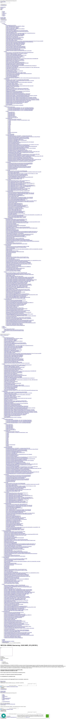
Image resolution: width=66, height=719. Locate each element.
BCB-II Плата (8, 245)
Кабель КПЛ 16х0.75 (11, 113)
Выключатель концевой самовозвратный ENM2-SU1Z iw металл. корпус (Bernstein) (22, 148)
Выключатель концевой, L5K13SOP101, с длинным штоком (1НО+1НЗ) (20, 135)
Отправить (2, 687)
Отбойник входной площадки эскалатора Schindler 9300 (15, 325)
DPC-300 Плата (8, 254)
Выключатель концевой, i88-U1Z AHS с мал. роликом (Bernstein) (18, 145)
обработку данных (10, 709)
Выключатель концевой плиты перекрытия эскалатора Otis (16, 304)
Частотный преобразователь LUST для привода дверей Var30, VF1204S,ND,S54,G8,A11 (20, 33)
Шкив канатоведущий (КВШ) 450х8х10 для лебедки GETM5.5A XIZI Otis (18, 273)
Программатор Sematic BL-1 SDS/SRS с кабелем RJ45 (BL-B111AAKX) (16, 539)
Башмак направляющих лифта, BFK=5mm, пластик (14, 276)
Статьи (3, 15)
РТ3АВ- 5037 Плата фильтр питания (12, 250)
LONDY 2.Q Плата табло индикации (12, 81)
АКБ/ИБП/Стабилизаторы (10, 106)
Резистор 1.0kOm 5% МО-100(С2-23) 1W (15, 209)
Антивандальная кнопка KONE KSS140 (12, 74)
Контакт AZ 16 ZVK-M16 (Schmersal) (14, 142)
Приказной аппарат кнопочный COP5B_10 (13, 57)
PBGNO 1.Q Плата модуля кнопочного (12, 61)
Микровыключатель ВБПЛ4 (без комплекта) (13, 38)
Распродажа (6, 482)
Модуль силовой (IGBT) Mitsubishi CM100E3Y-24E (16, 199)
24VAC (9, 126)
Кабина (5, 51)
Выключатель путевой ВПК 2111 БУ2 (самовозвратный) (17, 140)
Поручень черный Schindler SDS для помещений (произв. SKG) (16, 301)
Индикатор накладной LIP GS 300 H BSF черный (12, 368)
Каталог (3, 11)
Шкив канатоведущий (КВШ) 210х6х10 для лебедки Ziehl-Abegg (17, 282)
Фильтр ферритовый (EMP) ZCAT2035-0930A (15, 212)
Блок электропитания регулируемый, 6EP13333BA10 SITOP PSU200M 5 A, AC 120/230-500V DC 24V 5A (23, 260)
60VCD (9, 129)
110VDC (9, 121)
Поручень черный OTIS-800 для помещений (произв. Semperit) (16, 303)
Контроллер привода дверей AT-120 (12, 36)
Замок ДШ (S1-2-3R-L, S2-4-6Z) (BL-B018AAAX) (14, 39)
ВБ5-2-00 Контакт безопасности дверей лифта (13, 45)
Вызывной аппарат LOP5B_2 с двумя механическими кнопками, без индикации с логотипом (21, 95)
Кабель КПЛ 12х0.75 (9, 425)
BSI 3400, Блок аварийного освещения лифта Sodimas (15, 64)
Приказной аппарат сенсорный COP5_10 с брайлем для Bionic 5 (16, 53)
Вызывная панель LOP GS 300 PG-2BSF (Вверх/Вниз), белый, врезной (18, 89)
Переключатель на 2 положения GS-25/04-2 (15, 207)
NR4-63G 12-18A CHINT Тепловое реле (14, 119)
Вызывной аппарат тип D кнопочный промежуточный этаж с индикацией (18, 100)
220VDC (9, 124)
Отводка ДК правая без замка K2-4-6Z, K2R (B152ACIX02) (14, 360)
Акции (3, 12)
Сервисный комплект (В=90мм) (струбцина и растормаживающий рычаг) (16, 547)
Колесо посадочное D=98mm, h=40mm (10, 618)
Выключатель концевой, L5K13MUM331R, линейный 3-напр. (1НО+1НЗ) (20, 157)
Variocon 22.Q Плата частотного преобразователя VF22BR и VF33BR (17, 246)
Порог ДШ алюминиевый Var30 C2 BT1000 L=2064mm (15, 26)
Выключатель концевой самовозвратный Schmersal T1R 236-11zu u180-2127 (18, 312)
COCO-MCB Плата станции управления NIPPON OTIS (15, 268)
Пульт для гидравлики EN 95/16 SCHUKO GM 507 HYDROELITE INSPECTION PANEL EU (21, 232)
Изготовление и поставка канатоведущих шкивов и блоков (14, 330)
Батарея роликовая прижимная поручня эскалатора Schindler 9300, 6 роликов (17, 633)
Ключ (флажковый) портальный (11, 226)
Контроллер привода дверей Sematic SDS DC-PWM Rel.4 (15, 42)
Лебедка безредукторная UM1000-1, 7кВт (15, 178)
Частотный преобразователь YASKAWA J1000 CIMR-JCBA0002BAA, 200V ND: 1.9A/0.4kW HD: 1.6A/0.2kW (22, 561)
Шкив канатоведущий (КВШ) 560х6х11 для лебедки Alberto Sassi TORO (18, 297)
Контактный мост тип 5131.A (11, 25)
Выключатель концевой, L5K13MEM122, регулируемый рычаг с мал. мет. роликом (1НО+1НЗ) (24, 154)
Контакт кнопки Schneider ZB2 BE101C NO (15, 204)
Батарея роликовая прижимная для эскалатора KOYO (15, 305)
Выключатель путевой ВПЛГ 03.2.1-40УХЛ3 (13, 291)
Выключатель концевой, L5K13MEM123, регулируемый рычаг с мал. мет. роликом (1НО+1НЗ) (24, 151)
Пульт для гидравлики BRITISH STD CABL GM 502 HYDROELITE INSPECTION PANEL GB (21, 231)
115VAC (9, 123)
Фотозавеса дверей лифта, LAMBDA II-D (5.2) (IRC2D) (15, 28)
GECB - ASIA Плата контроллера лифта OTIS (13, 264)
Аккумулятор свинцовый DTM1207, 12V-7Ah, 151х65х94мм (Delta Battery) (20, 110)
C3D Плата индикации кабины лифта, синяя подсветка (15, 56)
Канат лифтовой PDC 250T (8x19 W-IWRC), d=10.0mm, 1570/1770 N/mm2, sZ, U (21, 183)
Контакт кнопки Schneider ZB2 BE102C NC (15, 203)
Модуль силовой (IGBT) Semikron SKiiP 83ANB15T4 (15, 518)
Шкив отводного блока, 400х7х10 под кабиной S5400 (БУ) (17, 174)
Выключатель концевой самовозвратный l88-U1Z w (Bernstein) (18, 147)
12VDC (9, 125)
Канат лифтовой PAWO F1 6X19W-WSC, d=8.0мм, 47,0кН (17, 189)
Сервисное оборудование (8, 218)
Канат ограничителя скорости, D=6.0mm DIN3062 (16, 187)
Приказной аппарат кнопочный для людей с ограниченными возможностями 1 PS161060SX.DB (22, 58)
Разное (3, 418)
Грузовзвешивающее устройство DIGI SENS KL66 (14, 70)
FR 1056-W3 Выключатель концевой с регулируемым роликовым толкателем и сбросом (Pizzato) (24, 136)
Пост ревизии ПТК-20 (8, 554)
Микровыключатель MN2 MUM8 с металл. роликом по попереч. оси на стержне (21, 155)
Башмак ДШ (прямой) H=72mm (11, 32)
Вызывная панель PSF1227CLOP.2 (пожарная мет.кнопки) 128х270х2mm (18, 93)
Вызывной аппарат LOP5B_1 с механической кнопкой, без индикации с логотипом (20, 80)
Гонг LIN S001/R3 (9, 104)
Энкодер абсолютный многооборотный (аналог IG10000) (13, 604)
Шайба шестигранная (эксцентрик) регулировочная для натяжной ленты (18, 290)
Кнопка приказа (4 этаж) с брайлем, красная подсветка (15, 60)
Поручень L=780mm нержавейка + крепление (13, 54)
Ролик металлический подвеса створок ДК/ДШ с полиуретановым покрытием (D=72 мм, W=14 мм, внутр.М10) (22, 353)
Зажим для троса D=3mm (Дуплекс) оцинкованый (16, 181)
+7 (0, 4)
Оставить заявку (1, 8)
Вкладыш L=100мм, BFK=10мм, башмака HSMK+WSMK (15, 298)
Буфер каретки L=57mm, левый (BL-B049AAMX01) (14, 35)
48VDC (9, 128)
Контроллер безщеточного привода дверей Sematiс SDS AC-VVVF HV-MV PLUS (19, 41)
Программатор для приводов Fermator (12, 229)
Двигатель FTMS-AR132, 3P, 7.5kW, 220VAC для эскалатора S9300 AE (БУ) (18, 489)
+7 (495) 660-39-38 (3, 5)
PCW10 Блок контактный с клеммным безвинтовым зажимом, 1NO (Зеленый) (21, 193)
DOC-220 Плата (8, 253)
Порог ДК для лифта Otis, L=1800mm (12, 27)
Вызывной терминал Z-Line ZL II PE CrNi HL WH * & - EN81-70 (17, 102)
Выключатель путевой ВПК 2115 (11, 453)
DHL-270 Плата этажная (10, 87)
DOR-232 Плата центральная (11, 252)
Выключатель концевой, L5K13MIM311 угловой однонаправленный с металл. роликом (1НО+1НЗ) (24, 159)
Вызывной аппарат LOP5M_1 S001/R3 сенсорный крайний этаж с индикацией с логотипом (19, 410)
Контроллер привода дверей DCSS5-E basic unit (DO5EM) (15, 47)
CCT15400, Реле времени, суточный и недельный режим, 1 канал (17, 432)
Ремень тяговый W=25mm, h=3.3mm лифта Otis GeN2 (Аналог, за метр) (18, 289)
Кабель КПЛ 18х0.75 (11, 114)
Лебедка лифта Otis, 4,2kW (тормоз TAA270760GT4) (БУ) (17, 170)
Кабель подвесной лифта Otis (13, 117)
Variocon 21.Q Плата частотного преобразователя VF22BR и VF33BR (17, 257)
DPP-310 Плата (8, 255)
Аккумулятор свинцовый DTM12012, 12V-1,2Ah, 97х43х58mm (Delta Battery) (21, 107)
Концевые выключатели (8, 447)
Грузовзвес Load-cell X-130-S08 (9, 382)
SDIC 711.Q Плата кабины (10, 248)
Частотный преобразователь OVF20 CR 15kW (13, 269)
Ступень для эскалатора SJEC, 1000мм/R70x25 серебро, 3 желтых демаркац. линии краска (21, 315)
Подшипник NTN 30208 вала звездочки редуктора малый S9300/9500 (19, 166)
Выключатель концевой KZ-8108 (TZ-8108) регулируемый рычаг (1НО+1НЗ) (21, 158)
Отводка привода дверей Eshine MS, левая (11, 361)
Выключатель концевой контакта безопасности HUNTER (17, 149)
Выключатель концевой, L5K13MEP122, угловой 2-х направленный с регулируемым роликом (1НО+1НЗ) (23, 468)
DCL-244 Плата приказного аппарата (12, 84)
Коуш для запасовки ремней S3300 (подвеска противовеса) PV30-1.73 (17, 293)
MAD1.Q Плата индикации (10, 90)
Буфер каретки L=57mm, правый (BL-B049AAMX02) (15, 37)
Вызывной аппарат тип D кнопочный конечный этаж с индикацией (17, 101)
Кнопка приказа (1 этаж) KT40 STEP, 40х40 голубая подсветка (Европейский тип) (19, 52)
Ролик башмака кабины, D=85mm (11, 288)
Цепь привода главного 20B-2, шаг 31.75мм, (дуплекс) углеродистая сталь (18, 317)
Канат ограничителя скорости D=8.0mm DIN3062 (14, 496)
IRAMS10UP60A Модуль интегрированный (15, 194)
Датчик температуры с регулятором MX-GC (13, 292)
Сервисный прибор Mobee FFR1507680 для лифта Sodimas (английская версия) (19, 240)
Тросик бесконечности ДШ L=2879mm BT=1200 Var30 (15, 44)
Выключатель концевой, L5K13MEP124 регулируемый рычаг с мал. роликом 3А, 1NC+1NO (23, 144)
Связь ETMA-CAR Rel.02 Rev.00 (11, 68)
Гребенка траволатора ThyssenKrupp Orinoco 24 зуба (14, 307)
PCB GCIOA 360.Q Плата (10, 258)
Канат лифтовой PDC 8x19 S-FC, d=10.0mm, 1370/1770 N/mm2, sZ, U (19, 186)
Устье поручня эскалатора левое (11, 316)
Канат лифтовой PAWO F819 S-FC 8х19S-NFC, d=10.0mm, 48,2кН (19, 188)
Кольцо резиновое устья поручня (9, 619)
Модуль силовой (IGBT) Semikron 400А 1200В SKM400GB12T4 (16, 504)
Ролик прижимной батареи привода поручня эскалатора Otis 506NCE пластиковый (20, 320)
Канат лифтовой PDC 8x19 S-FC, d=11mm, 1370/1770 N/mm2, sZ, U (19, 182)
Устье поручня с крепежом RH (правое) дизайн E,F (14, 324)
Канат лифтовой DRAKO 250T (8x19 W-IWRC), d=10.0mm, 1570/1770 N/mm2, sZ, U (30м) (23, 173)
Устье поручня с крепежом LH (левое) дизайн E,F (14, 323)
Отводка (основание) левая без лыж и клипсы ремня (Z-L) (15, 46)
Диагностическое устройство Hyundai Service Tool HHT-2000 (16, 236)
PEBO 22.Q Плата (9, 249)
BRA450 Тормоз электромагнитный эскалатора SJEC (13, 625)
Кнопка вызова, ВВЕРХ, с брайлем (12, 83)
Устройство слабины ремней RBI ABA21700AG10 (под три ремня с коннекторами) (20, 274)
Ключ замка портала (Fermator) (11, 223)
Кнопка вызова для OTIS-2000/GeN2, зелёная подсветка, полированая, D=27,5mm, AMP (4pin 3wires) (22, 67)
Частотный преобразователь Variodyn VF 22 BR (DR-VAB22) (16, 247)
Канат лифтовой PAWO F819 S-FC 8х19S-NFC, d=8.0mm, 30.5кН (19, 190)
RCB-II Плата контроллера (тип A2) (12, 267)
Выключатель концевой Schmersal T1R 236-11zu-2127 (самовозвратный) (18, 310)
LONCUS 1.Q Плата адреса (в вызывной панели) (14, 103)
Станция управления (7, 244)
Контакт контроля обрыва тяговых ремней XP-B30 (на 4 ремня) (16, 283)
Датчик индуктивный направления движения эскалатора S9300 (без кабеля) (18, 321)
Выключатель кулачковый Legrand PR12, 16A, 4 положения (18, 205)
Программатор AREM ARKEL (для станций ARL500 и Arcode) (16, 219)
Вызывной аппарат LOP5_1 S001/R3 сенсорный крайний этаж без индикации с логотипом (21, 97)
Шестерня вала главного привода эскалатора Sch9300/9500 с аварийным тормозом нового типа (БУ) (24, 171)
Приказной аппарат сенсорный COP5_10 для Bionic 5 (15, 59)
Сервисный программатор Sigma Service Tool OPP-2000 (15, 235)
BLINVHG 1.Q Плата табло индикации (12, 86)
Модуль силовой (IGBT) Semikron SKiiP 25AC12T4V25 (17, 216)
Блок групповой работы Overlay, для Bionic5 (11, 583)
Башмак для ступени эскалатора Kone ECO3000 (14, 300)
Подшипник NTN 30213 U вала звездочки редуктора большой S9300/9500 (18, 475)
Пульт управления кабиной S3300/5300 (12, 75)
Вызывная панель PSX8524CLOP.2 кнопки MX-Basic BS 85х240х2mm (17, 96)
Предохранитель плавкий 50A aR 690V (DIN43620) (14, 525)
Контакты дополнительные (12, 132)
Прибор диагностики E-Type (11, 228)
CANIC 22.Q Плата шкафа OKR (11, 76)
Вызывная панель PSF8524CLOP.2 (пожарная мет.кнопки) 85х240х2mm (16, 403)
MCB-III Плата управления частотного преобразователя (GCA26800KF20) (18, 266)
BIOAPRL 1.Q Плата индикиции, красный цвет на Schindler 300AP (17, 88)
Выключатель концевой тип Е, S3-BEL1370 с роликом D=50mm (18, 138)
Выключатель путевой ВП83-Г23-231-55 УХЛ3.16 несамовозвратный (19, 156)
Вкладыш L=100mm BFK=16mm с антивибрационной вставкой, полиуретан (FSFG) (18, 590)
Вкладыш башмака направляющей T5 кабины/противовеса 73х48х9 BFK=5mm (19, 278)
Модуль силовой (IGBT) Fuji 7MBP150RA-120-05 (16, 195)
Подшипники (8, 162)
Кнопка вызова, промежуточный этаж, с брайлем (12, 396)
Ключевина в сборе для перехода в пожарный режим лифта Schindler (17, 79)
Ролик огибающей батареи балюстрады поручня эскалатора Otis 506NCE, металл (17, 626)
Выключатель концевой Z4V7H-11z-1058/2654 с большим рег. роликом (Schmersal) (21, 160)
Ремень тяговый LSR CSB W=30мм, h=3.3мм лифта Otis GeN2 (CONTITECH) (17, 597)
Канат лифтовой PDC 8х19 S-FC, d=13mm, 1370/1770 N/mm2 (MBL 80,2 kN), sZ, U (21, 185)
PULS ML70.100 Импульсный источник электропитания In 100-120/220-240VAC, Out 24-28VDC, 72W (25, 214)
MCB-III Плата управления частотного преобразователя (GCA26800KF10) (18, 262)
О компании (4, 13)
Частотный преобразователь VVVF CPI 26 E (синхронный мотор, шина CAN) (17, 576)
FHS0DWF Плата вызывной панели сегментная (12, 404)
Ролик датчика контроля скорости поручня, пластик (14, 309)
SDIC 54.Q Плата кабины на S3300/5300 (12, 69)
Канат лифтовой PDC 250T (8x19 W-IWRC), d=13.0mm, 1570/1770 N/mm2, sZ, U (19, 497)
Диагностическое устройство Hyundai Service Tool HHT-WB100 (16, 243)
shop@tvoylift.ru (3, 1)
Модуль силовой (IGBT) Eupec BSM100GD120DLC (16, 211)
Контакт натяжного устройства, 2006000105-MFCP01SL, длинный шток (18, 287)
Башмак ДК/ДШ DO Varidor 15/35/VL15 (10, 339)
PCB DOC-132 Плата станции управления (11, 582)
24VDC (7, 439)
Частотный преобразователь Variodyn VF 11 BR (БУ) (16, 176)
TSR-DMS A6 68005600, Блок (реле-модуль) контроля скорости (16, 314)
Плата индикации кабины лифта (11, 71)
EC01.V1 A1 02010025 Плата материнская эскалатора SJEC (16, 311)
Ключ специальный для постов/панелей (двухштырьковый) (16, 225)
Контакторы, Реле (9, 118)
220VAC (9, 122)
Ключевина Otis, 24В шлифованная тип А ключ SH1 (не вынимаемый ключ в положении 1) (21, 65)
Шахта (5, 271)
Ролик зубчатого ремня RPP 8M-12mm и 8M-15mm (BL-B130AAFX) (17, 31)
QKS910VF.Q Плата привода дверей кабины (13, 265)
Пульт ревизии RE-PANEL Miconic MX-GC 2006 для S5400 (16, 72)
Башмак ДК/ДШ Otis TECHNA (11, 29)
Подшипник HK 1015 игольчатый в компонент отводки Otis (18, 164)
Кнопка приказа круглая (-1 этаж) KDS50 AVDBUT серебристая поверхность (19, 73)
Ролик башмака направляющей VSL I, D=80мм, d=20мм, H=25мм (17, 285)
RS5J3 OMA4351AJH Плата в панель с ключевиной (14, 105)
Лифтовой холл (6, 78)
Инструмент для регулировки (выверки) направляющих (13, 532)
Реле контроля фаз (9, 446)
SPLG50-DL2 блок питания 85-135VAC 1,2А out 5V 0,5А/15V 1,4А (15, 569)
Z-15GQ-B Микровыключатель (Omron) (14, 153)
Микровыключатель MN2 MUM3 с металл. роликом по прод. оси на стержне (20, 152)
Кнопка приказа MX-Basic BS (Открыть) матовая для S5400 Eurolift (15, 375)
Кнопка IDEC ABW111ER (10, 526)
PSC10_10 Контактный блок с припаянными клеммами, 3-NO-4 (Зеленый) (20, 198)
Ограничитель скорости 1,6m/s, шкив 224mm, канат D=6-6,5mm (16, 286)
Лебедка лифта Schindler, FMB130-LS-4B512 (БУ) (14, 490)
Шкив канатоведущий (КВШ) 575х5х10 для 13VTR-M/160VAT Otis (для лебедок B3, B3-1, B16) (22, 294)
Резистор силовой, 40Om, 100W (13, 196)
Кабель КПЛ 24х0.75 (11, 115)
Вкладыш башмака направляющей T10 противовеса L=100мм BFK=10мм (18, 281)
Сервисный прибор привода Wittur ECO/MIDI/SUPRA (15, 238)
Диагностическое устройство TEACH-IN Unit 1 (14, 242)
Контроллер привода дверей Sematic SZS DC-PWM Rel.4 (15, 43)
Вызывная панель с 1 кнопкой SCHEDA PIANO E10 (15, 92)
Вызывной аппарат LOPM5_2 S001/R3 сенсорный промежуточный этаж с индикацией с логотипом (22, 99)
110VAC (9, 120)
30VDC (9, 131)
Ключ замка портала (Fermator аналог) (12, 224)
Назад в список (2, 681)
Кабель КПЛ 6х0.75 (11, 112)
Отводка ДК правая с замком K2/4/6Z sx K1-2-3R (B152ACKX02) (17, 30)
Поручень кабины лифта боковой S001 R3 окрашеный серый (14, 367)
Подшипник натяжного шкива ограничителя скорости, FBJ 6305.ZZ (19, 167)
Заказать (1, 660)
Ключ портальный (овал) (10, 237)
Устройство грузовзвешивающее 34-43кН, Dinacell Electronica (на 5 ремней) (18, 284)
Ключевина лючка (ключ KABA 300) (12, 66)
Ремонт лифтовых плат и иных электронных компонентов (14, 329)
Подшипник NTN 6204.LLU (12, 168)
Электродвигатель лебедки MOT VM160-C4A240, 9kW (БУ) (18, 175)
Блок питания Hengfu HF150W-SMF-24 (10, 389)
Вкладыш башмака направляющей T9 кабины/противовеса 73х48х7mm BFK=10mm (20, 280)
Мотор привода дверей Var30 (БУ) (13, 172)
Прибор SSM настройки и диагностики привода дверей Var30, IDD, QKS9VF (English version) (19, 540)
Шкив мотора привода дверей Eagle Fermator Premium (15, 49)
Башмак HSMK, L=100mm (10, 275)
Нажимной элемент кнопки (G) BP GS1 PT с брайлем (15, 63)
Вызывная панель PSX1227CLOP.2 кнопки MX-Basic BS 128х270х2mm (18, 94)
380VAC (9, 133)
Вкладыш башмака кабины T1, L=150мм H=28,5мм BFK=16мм (16, 272)
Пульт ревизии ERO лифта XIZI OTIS (12, 230)
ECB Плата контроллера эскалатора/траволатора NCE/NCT (14, 612)
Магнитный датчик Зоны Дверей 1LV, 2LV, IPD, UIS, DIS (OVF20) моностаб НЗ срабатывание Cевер (23, 77)
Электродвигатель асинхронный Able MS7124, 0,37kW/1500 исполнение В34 (21, 201)
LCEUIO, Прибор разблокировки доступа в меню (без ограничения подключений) (19, 234)
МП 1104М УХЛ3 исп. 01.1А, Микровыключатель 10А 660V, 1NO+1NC (20, 150)
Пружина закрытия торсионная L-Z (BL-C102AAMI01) (13, 346)
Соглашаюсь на (10, 686)
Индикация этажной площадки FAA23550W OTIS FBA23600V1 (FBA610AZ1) (19, 82)
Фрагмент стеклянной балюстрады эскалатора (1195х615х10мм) (16, 308)
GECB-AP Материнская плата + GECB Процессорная (15, 251)
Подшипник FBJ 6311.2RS (12, 169)
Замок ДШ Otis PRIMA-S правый (11, 40)
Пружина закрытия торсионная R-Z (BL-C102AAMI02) (15, 34)
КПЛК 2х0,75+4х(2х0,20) (12, 116)
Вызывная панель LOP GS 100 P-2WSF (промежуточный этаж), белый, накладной (19, 85)
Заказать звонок (3, 7)
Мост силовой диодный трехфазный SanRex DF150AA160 (15, 511)
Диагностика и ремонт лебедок (9, 328)
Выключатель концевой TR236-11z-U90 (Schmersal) (14, 461)
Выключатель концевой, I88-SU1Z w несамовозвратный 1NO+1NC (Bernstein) (19, 454)
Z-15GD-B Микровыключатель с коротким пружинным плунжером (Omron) (20, 161)
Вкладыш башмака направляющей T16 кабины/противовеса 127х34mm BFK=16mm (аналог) (21, 279)
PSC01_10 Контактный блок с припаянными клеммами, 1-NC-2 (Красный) (20, 197)
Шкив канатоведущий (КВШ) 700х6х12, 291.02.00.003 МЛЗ (16, 296)
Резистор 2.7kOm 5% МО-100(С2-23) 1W (15, 210)
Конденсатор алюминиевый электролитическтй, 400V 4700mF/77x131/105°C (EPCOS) (22, 200)
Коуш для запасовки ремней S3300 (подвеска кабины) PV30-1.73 (17, 295)
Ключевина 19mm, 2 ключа (12, 202)
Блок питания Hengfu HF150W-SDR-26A (13, 259)
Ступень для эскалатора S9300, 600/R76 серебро (14, 319)
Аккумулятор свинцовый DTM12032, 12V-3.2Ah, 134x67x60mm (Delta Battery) (21, 108)
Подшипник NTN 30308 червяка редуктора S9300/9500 (17, 165)
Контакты (4, 14)
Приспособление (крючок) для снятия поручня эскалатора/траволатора (18, 239)
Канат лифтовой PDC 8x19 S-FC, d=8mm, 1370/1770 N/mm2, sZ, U (19, 180)
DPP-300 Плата (6, 568)
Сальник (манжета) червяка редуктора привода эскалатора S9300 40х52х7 (20, 163)
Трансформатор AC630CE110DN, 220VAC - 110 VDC (17, 217)
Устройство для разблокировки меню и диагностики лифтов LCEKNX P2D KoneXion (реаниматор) (22, 241)
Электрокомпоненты (9, 191)
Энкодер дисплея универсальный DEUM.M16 (15, 215)
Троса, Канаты (8, 179)
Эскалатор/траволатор (6, 611)
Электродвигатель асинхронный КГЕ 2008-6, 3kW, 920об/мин (18, 206)
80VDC (9, 130)
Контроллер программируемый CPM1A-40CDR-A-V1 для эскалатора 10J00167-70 (19, 302)
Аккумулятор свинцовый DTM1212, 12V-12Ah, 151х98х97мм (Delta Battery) (20, 109)
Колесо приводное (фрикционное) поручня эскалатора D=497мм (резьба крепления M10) (21, 322)
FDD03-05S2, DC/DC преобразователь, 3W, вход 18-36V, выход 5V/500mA (16, 575)
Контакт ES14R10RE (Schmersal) (13, 143)
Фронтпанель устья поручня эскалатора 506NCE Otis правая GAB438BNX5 (18, 318)
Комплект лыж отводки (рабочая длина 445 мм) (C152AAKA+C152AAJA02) (19, 50)
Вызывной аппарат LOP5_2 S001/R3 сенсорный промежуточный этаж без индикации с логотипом (20, 411)
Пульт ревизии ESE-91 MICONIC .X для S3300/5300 (14, 233)
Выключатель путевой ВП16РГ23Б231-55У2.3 (15, 139)
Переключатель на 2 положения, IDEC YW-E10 (16, 208)
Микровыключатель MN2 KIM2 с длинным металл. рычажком (18, 137)
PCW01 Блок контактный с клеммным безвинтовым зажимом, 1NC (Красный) (21, 192)
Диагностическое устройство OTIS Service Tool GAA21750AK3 (14, 533)
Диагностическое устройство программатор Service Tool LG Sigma (17, 222)
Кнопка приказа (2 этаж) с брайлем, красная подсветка (15, 62)
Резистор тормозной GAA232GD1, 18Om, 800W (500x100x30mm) (17, 261)
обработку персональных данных (12, 686)
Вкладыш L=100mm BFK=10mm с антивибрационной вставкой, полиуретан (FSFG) (20, 277)
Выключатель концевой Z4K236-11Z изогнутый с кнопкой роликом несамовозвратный (22, 146)
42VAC (9, 127)
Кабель (7, 111)
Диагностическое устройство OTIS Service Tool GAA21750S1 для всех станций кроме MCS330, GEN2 (23, 221)
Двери (5, 24)
